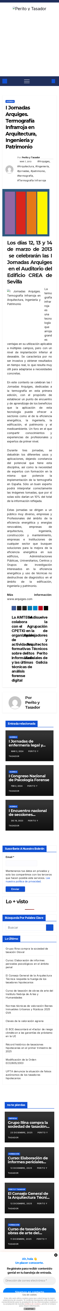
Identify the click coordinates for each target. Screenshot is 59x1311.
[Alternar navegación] (27, 81)
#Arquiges (43, 161)
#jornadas (23, 171)
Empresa (13, 1118)
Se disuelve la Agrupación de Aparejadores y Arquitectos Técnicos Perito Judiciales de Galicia (39, 640)
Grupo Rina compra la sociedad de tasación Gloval (28, 1126)
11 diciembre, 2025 (21, 1239)
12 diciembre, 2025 (21, 1168)
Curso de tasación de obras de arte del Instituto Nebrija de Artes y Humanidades (29, 994)
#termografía (25, 175)
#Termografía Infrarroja (31, 180)
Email (10, 857)
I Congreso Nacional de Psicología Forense (29, 778)
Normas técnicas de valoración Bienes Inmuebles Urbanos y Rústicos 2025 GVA (29, 1009)
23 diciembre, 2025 (21, 1132)
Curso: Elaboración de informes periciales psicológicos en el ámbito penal (27, 964)
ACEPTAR (30, 1309)
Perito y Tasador (31, 157)
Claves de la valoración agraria (24, 1021)
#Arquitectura (25, 166)
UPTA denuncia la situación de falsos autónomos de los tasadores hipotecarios (28, 1075)
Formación (14, 1154)
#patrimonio (38, 171)
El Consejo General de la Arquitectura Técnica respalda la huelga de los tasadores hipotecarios (29, 979)
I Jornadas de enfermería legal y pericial (26, 745)
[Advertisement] (29, 45)
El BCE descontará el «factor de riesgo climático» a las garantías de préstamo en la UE (29, 1033)
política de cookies (33, 1304)
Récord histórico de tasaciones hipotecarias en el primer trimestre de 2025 (29, 1048)
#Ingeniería (42, 166)
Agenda (10, 101)
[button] (47, 81)
